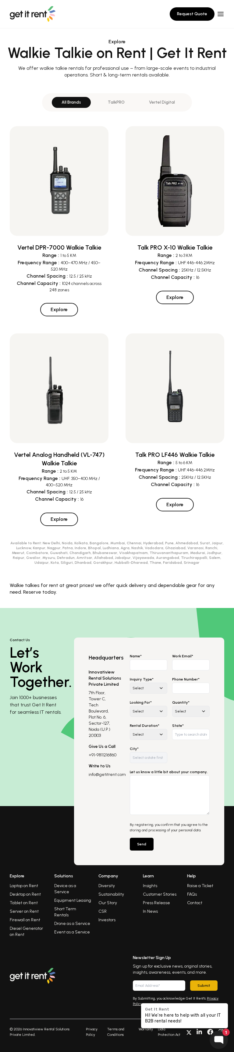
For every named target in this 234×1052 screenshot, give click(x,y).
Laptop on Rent (24, 885)
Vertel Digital (162, 102)
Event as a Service (72, 932)
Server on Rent (24, 911)
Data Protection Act (169, 1032)
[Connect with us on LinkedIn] (199, 1032)
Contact (194, 902)
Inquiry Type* (142, 679)
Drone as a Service (72, 923)
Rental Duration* (144, 725)
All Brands (71, 102)
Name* (136, 656)
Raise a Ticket (200, 885)
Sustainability (111, 894)
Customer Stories (159, 894)
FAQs (192, 894)
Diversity (106, 885)
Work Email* (182, 656)
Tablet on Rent (24, 902)
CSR (102, 911)
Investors (106, 919)
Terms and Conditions (115, 1032)
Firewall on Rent (25, 919)
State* (178, 725)
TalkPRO (116, 102)
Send (141, 844)
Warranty (146, 1029)
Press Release (156, 902)
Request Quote (192, 13)
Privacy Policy (92, 1032)
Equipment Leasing (72, 900)
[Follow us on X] (188, 1032)
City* (134, 749)
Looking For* (141, 702)
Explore (59, 309)
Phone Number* (186, 679)
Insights (150, 885)
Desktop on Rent (25, 894)
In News (150, 911)
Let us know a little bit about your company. (169, 772)
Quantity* (181, 702)
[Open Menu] (220, 14)
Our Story (107, 902)
